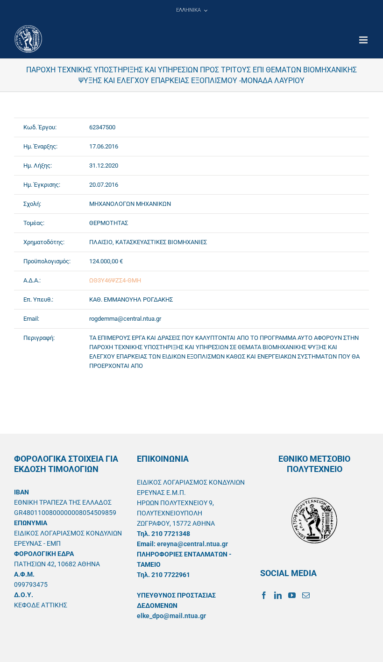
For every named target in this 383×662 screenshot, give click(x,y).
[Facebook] (264, 595)
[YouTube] (292, 595)
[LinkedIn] (278, 595)
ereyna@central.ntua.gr (192, 544)
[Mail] (306, 595)
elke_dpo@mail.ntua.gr (171, 616)
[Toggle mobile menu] (364, 40)
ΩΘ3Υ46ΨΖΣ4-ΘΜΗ (115, 280)
